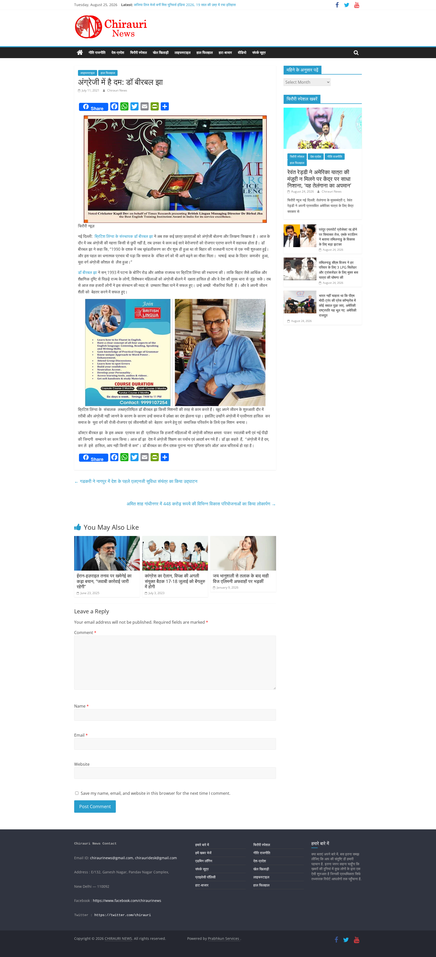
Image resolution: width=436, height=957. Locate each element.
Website (82, 764)
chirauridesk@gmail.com (156, 857)
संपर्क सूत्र (259, 52)
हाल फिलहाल (205, 52)
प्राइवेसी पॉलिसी (205, 877)
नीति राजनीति (97, 52)
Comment (85, 632)
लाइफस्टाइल (182, 52)
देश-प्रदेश (118, 52)
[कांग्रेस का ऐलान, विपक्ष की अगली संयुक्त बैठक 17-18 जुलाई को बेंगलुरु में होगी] (175, 539)
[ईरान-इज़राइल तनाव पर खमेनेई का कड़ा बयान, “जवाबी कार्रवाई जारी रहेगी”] (107, 539)
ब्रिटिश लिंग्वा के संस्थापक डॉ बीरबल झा (124, 236)
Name (81, 706)
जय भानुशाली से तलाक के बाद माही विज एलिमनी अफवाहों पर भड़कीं (241, 578)
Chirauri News (117, 90)
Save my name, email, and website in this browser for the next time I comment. (155, 793)
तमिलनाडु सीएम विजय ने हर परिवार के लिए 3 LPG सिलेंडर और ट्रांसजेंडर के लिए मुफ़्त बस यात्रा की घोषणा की (338, 270)
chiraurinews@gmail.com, (112, 857)
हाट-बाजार (225, 52)
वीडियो (242, 52)
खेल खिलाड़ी (161, 52)
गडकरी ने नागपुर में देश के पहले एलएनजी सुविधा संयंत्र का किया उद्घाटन (135, 481)
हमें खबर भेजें (203, 852)
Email (81, 735)
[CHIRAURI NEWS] (80, 52)
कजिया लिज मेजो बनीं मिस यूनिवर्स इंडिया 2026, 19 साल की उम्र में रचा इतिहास (185, 4)
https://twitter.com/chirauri (122, 915)
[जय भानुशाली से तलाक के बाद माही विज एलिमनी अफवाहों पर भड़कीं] (243, 539)
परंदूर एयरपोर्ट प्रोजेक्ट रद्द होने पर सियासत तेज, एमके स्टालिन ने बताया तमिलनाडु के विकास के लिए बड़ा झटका (338, 237)
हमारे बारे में (202, 844)
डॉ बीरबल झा (87, 272)
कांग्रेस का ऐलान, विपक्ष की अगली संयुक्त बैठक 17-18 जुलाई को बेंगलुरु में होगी (175, 581)
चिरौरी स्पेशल (138, 52)
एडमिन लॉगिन (203, 860)
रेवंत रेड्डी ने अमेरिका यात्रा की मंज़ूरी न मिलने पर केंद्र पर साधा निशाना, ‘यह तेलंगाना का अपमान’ (319, 178)
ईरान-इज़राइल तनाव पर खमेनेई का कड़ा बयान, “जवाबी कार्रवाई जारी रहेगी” (104, 581)
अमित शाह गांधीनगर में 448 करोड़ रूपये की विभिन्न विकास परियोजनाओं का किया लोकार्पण (201, 504)
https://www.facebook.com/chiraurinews (127, 900)
